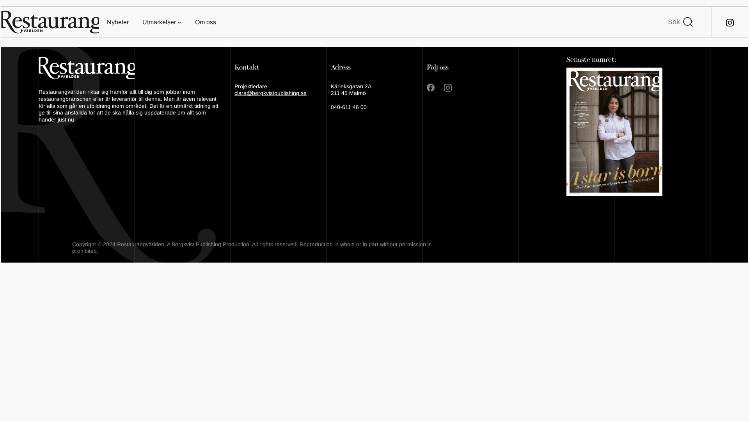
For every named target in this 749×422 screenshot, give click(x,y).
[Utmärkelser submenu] (179, 22)
